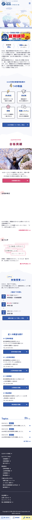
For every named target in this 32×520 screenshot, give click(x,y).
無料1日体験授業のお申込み (10, 485)
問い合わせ (6, 517)
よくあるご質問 (7, 483)
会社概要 (4, 495)
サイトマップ (5, 500)
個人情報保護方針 (6, 502)
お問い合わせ (5, 498)
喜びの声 (5, 463)
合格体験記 (6, 461)
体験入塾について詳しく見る (16, 318)
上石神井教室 (6, 471)
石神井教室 (6, 468)
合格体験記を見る (24, 230)
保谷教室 (5, 475)
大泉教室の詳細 (16, 387)
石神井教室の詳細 (16, 352)
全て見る (26, 441)
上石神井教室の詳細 (16, 370)
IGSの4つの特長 (6, 453)
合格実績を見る (16, 180)
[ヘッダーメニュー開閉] (29, 3)
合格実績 (5, 459)
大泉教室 (5, 473)
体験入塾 (28, 517)
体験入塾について (8, 480)
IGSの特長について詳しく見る (16, 125)
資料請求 (17, 517)
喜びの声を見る (24, 264)
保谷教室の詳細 (16, 404)
